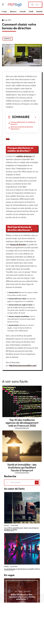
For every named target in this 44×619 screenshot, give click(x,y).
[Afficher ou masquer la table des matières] (33, 117)
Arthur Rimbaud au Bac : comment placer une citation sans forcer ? (22, 596)
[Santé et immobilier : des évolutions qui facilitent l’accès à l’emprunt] (22, 446)
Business (6, 525)
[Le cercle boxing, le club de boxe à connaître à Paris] (22, 549)
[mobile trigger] (4, 4)
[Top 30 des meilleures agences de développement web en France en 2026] (22, 401)
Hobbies (6, 566)
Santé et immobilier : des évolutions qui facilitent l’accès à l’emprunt (22, 467)
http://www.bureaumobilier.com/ (22, 365)
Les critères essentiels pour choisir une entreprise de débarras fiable (21, 529)
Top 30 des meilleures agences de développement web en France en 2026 (22, 422)
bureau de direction (18, 244)
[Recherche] (32, 4)
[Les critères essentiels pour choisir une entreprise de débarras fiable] (22, 508)
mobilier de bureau (24, 156)
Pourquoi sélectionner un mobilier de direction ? (23, 123)
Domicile (7, 38)
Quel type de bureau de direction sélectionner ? (22, 128)
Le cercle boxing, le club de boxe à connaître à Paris (22, 569)
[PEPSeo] (15, 4)
